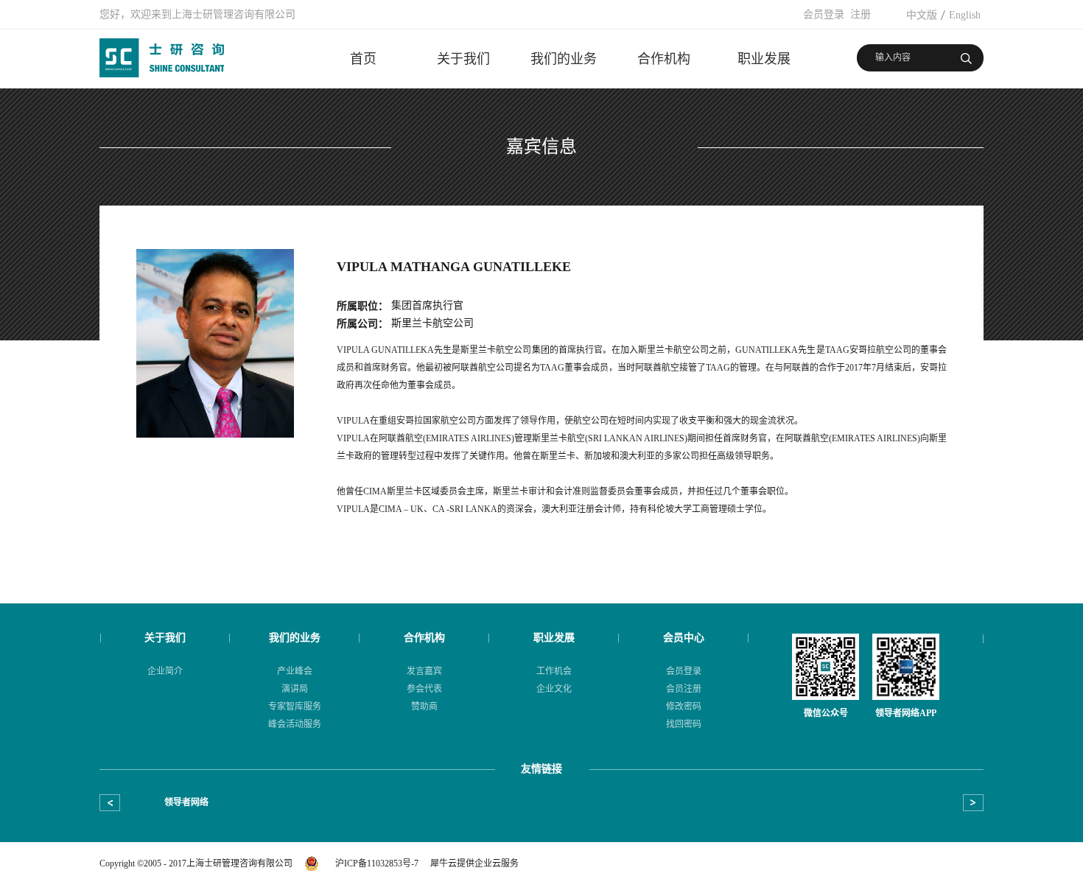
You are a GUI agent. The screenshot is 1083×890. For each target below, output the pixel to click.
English (965, 15)
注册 (860, 14)
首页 (363, 59)
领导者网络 (161, 802)
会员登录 (823, 14)
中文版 (921, 15)
